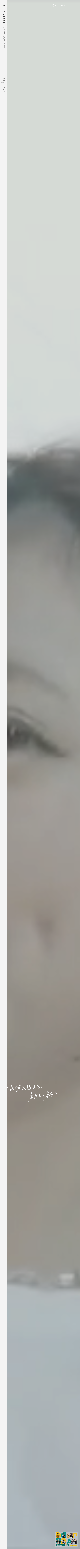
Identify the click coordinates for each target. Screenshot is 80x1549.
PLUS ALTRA (3, 14)
